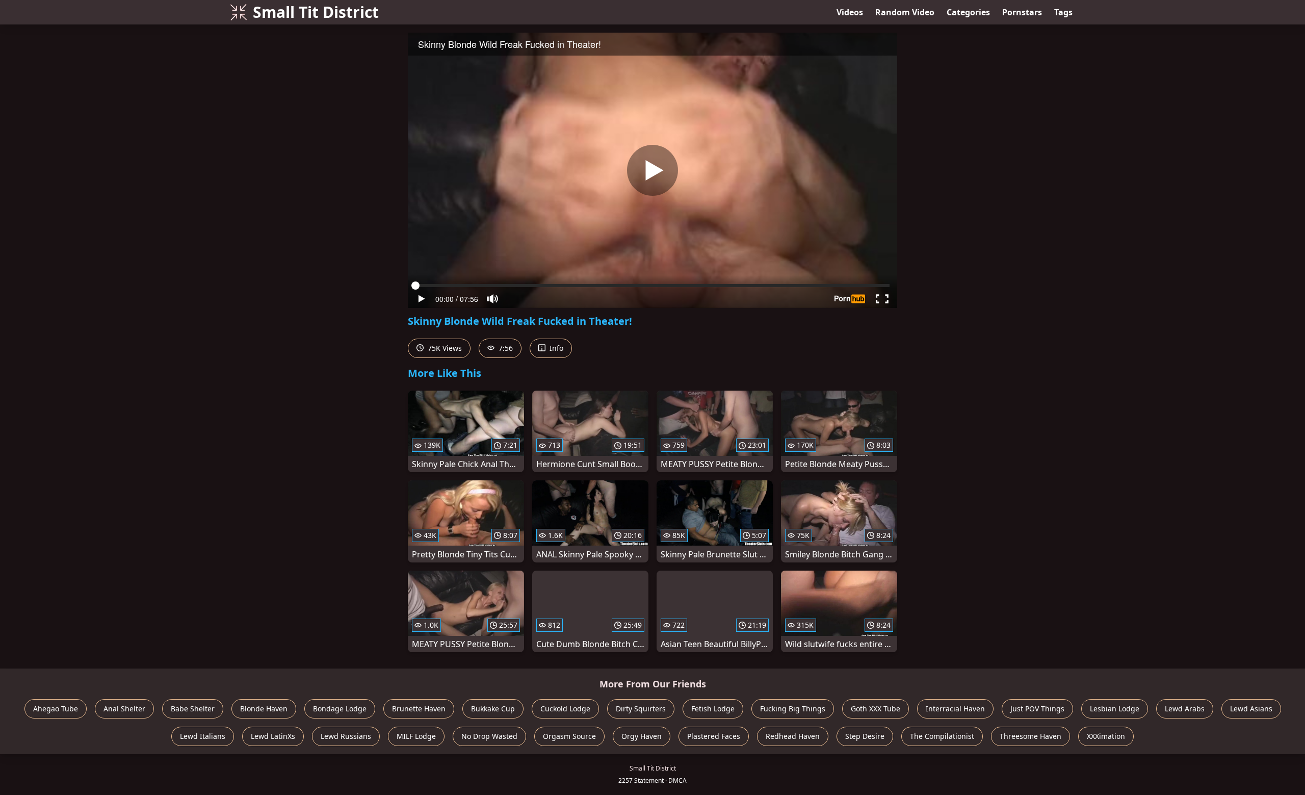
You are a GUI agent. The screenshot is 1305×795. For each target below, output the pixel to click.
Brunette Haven (419, 708)
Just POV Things (1037, 708)
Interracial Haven (955, 708)
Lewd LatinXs (273, 736)
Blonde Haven (264, 708)
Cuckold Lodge (565, 708)
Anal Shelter (124, 708)
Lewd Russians (346, 736)
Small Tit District (316, 12)
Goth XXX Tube (875, 708)
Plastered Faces (713, 736)
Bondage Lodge (340, 708)
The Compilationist (942, 736)
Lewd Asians (1251, 708)
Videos (850, 12)
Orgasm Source (569, 736)
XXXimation (1106, 736)
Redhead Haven (793, 736)
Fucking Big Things (792, 708)
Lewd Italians (202, 736)
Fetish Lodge (713, 708)
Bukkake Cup (493, 708)
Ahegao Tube (55, 708)
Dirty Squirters (641, 708)
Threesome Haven (1030, 736)
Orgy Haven (641, 736)
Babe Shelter (193, 708)
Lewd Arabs (1185, 708)
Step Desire (864, 736)
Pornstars (1022, 12)
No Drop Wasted (489, 736)
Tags (1063, 12)
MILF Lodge (416, 736)
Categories (968, 12)
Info (555, 348)
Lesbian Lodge (1114, 708)
